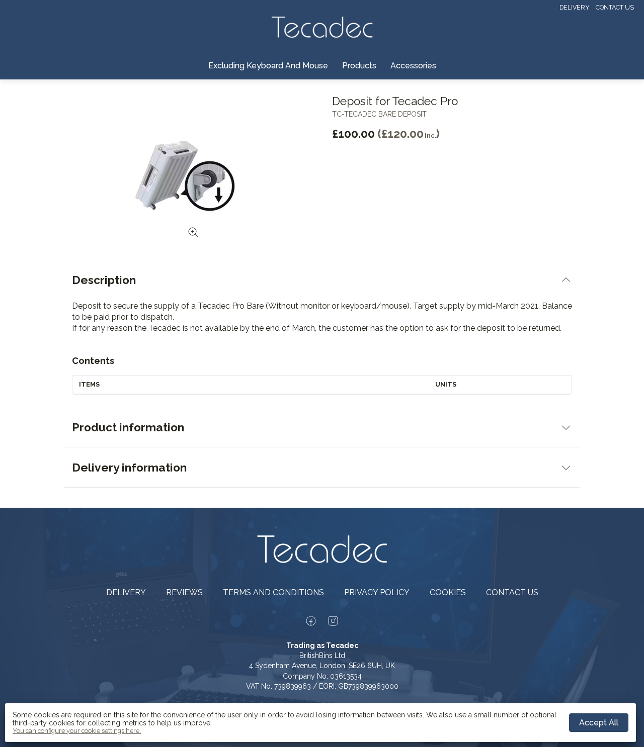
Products (359, 65)
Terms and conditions (273, 592)
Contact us (615, 7)
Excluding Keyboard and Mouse (268, 65)
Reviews (184, 592)
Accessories (413, 65)
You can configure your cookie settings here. (77, 730)
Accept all (598, 722)
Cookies (448, 592)
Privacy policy (377, 592)
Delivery (574, 7)
